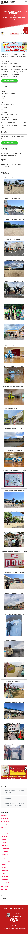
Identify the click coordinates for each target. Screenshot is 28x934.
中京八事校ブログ (6, 830)
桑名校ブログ (5, 836)
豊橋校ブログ (5, 854)
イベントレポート (5, 824)
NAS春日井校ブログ (6, 861)
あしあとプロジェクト (5, 818)
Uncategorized (4, 889)
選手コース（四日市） (5, 886)
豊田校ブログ (5, 845)
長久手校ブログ (5, 870)
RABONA (13, 930)
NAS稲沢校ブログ (5, 864)
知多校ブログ (5, 879)
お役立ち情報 (4, 815)
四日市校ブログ (5, 833)
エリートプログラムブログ (7, 882)
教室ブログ (3, 827)
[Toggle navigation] (25, 2)
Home (9, 15)
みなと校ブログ (5, 876)
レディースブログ (5, 873)
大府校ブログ (5, 839)
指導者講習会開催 (6, 798)
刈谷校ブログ (5, 851)
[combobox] (14, 898)
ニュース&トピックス (15, 15)
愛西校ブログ (5, 867)
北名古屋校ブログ (6, 848)
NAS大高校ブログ (5, 858)
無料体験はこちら (25, 30)
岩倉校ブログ (5, 842)
